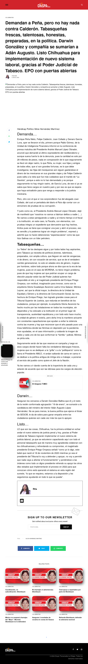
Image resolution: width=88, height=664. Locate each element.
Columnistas (9, 17)
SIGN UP (66, 527)
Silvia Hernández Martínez (34, 538)
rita (15, 76)
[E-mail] (22, 501)
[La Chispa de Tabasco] (44, 4)
